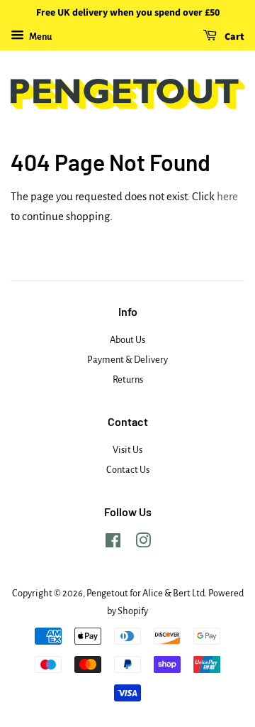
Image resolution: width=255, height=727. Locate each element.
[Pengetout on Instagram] (143, 543)
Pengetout (107, 593)
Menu (40, 37)
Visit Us (127, 449)
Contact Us (127, 469)
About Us (127, 339)
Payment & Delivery (127, 359)
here (227, 196)
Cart (233, 37)
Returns (128, 379)
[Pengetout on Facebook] (113, 543)
